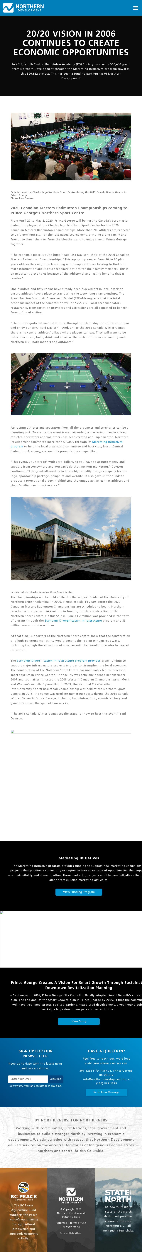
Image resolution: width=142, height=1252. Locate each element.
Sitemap (62, 1223)
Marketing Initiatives (88, 69)
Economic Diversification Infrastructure (73, 621)
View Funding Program (79, 892)
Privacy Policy (71, 1227)
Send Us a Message (106, 1092)
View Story (79, 1021)
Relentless (75, 1233)
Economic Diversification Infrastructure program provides (59, 661)
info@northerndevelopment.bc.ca (106, 1079)
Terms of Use (78, 1223)
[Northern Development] (23, 8)
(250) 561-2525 (106, 1083)
